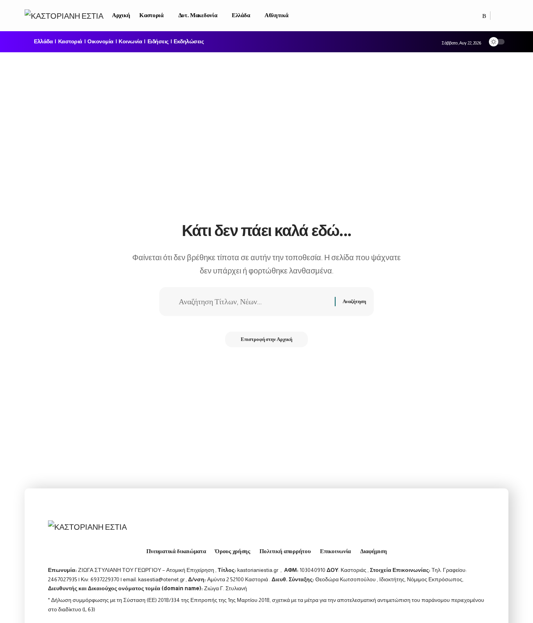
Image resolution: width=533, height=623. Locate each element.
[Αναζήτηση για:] (254, 301)
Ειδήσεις (158, 41)
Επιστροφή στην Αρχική (266, 339)
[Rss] (484, 16)
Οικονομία (100, 41)
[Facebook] (476, 16)
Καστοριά (70, 41)
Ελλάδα (43, 41)
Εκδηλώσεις (189, 41)
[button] (499, 15)
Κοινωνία (130, 41)
